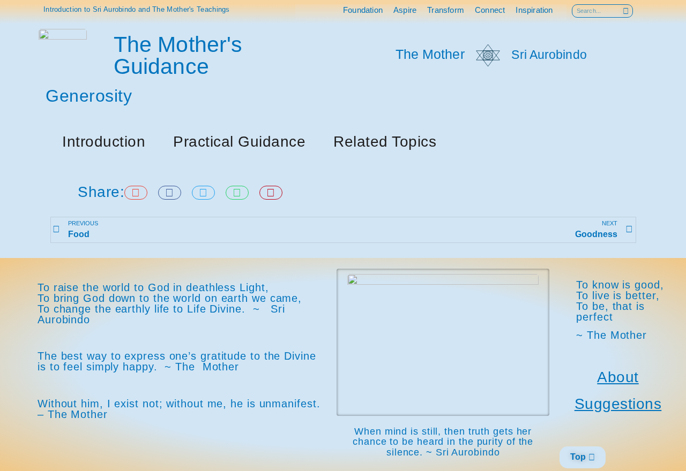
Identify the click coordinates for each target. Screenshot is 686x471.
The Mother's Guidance (178, 55)
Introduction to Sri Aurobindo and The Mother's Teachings (136, 9)
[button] (135, 193)
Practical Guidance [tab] (239, 141)
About (618, 377)
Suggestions (618, 404)
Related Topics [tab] (384, 141)
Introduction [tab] (103, 141)
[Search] (625, 11)
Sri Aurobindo (548, 55)
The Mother (430, 54)
